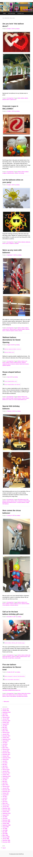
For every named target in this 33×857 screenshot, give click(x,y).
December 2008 (6, 840)
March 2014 (5, 747)
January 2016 (5, 719)
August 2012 (5, 778)
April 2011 (4, 801)
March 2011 (5, 803)
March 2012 (5, 784)
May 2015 (4, 727)
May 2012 (4, 781)
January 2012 (5, 788)
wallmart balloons (6, 365)
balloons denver (6, 99)
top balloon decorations (22, 696)
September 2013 (6, 757)
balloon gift (27, 655)
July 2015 (4, 725)
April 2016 (4, 714)
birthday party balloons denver (9, 502)
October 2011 (5, 793)
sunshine (16, 243)
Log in (4, 848)
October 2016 (5, 710)
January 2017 (5, 709)
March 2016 (5, 715)
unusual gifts (18, 658)
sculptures (11, 243)
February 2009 (5, 837)
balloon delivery (13, 329)
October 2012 (5, 774)
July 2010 (4, 816)
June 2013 (4, 763)
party (7, 243)
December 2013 (6, 752)
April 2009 (4, 833)
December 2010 (6, 808)
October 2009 (5, 823)
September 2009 (6, 825)
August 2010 (5, 815)
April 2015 (4, 729)
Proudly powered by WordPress (16, 854)
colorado (12, 605)
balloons (23, 242)
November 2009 (6, 821)
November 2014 (6, 736)
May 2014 (4, 746)
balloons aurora (17, 603)
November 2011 (6, 791)
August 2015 (5, 724)
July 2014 (4, 742)
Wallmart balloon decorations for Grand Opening (11, 339)
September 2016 (6, 712)
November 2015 (6, 720)
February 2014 (5, 749)
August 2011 (5, 795)
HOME (4, 13)
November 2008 (6, 842)
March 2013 (5, 768)
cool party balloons (21, 502)
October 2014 (5, 737)
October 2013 (5, 756)
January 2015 (5, 734)
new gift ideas (11, 658)
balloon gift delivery (6, 656)
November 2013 (6, 754)
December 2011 (6, 790)
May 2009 (4, 832)
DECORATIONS (11, 13)
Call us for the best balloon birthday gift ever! (12, 612)
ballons (22, 98)
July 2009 (4, 828)
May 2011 (4, 800)
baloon (16, 173)
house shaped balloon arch (20, 399)
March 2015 (5, 731)
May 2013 (4, 764)
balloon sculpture (16, 656)
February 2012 (5, 786)
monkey (18, 28)
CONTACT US (20, 13)
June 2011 (4, 798)
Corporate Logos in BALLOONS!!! (10, 107)
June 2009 (4, 830)
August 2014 (5, 741)
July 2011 (4, 796)
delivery (16, 605)
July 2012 (4, 779)
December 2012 (6, 773)
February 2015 (5, 732)
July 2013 (4, 761)
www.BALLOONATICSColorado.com (11, 690)
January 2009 (5, 838)
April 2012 (4, 783)
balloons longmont (10, 330)
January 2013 (5, 771)
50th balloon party (22, 499)
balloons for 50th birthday (24, 501)
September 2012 (6, 776)
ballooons (28, 242)
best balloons (19, 695)
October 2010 (5, 811)
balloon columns (10, 362)
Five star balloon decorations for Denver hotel (11, 667)
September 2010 (6, 813)
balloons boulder (21, 329)
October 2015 (5, 722)
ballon (19, 98)
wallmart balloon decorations (22, 364)
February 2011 (5, 805)
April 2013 (4, 766)
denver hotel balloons (11, 696)
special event (13, 99)
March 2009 (5, 835)
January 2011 (5, 806)
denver (4, 243)
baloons (20, 330)
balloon (26, 98)
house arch (11, 399)
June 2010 (4, 818)
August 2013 (5, 759)
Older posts (5, 701)
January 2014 (5, 751)
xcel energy (21, 173)
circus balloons (5, 605)
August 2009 (5, 827)
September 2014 (6, 739)
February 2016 (5, 717)
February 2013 (5, 769)
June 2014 (4, 744)
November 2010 (6, 810)
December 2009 (6, 820)
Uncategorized (10, 98)
